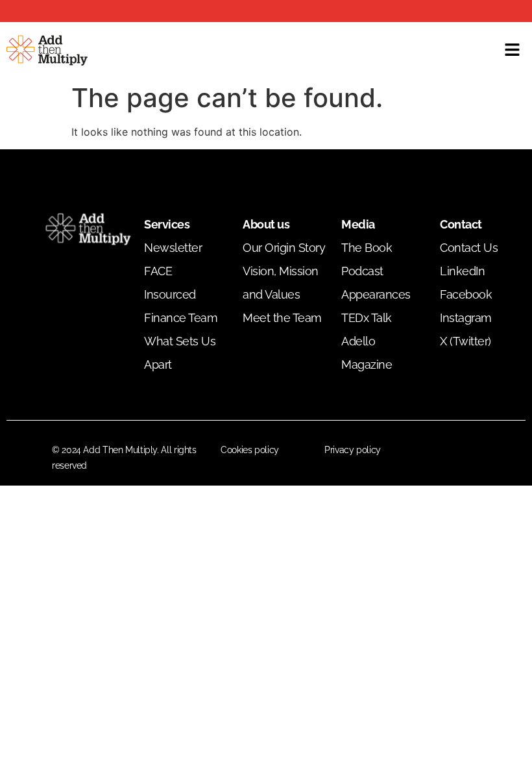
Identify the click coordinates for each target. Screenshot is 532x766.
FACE (158, 271)
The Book (366, 247)
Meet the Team (282, 318)
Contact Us (469, 247)
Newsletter (173, 247)
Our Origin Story (284, 247)
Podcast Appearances (376, 282)
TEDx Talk (366, 318)
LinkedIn (462, 271)
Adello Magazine (366, 352)
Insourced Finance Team (180, 306)
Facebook (466, 294)
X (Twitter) (465, 341)
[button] (513, 50)
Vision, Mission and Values (281, 282)
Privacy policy (352, 450)
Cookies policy (250, 450)
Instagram (466, 318)
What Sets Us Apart (179, 352)
